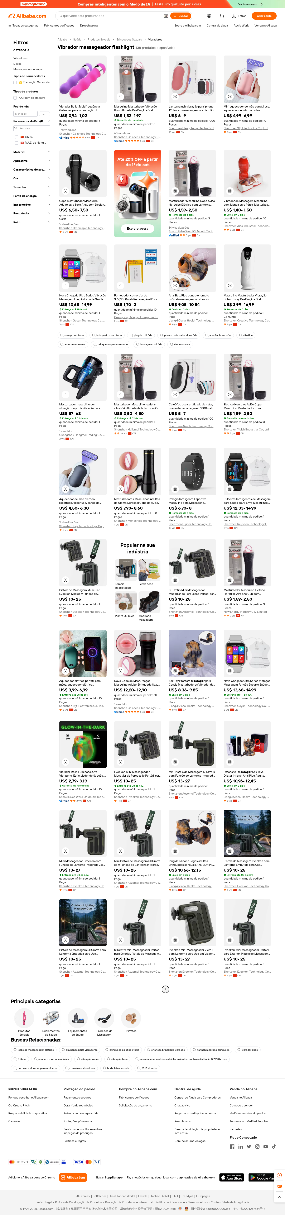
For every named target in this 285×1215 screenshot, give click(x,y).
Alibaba (62, 39)
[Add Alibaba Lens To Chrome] (73, 1177)
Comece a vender (241, 1105)
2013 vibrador (149, 1068)
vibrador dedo (250, 1049)
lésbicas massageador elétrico (36, 1049)
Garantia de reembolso (78, 1105)
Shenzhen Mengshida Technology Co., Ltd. (137, 520)
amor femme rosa (75, 344)
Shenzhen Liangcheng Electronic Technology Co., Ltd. (192, 128)
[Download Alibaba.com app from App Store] (231, 1177)
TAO (175, 1196)
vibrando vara (182, 344)
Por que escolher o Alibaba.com (28, 1097)
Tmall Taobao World (122, 1196)
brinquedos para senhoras (113, 344)
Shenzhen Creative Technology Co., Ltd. (247, 320)
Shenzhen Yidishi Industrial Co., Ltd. (246, 429)
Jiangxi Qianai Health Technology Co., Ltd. (192, 320)
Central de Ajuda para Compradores (197, 1097)
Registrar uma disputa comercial (195, 1113)
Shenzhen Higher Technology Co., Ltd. (192, 524)
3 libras (22, 1059)
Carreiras (14, 1121)
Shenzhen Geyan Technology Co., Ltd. (83, 320)
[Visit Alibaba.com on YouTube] (265, 1146)
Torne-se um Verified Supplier (249, 1121)
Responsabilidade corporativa (27, 1113)
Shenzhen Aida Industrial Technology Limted (247, 226)
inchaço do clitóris (151, 344)
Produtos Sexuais (99, 39)
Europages (203, 1196)
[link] (279, 1175)
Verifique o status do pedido (248, 1113)
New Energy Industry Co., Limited (245, 611)
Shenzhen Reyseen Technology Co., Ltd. (247, 524)
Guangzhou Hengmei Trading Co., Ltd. (83, 435)
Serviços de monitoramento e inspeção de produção (83, 1131)
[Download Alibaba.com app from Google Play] (262, 1177)
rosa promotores (74, 335)
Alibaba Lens (31, 1177)
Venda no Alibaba (241, 1097)
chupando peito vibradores (81, 1049)
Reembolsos (182, 1121)
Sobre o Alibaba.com (22, 1088)
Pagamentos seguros (77, 1097)
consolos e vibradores (82, 1068)
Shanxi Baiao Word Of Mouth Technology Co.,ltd (192, 231)
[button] (166, 15)
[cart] (222, 16)
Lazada (142, 1196)
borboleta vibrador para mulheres (37, 1068)
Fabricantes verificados (134, 1097)
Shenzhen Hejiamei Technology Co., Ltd (137, 429)
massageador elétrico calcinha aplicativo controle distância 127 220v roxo (183, 1059)
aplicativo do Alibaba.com (197, 1177)
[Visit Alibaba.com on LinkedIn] (240, 1146)
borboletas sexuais (118, 1068)
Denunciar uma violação (190, 1141)
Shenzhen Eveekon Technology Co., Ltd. (83, 611)
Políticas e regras (75, 1141)
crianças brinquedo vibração (168, 1049)
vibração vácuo (90, 1059)
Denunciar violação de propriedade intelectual (197, 1131)
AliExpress (83, 1196)
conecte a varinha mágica (53, 1059)
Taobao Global (160, 1196)
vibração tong (119, 1059)
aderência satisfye (220, 335)
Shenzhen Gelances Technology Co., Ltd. (83, 133)
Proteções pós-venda (78, 1121)
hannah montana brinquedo (213, 1049)
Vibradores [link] (155, 39)
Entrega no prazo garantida (81, 1113)
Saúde (77, 39)
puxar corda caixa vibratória (180, 335)
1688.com (99, 1196)
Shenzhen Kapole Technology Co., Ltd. (83, 526)
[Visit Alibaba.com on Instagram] (257, 1146)
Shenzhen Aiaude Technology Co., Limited (192, 426)
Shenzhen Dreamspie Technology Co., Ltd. (83, 228)
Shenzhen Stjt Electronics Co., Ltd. (246, 128)
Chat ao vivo (182, 1105)
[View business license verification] (180, 1209)
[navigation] (32, 515)
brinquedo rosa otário (109, 335)
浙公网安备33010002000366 (210, 1208)
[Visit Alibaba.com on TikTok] (273, 1146)
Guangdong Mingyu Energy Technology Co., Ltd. (137, 317)
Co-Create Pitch (19, 1105)
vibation (248, 335)
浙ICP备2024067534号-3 (249, 1208)
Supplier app (114, 1177)
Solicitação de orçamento (135, 1105)
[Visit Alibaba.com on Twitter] (248, 1146)
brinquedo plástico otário (124, 1049)
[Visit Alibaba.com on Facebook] (232, 1146)
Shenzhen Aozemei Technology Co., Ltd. (192, 611)
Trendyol (187, 1196)
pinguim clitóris (143, 335)
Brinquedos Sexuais (129, 39)
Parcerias (236, 1129)
